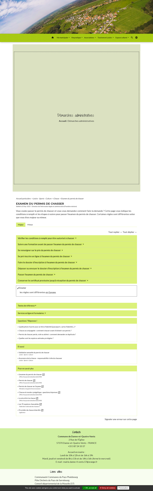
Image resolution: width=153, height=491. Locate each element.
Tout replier (115, 232)
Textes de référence (26, 305)
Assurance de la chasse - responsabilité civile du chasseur (40, 358)
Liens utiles (56, 471)
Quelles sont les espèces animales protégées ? (36, 338)
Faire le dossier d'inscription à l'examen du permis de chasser (46, 262)
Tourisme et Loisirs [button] (105, 37)
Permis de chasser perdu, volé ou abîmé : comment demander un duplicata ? (47, 334)
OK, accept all (90, 488)
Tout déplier (130, 232)
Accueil (62, 121)
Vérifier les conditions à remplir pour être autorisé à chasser (46, 238)
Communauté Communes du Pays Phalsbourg (56, 477)
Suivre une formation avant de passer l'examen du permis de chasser (50, 244)
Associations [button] (89, 37)
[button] (53, 37)
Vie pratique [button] (76, 37)
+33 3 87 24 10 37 (76, 446)
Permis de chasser (27, 380)
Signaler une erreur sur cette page (121, 419)
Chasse (56, 198)
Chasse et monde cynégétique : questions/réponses (39, 392)
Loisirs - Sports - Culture (42, 198)
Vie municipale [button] (62, 37)
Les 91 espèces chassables (30, 404)
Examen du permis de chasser (72, 198)
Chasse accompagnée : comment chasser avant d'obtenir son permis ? (45, 330)
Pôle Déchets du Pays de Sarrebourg (52, 480)
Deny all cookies (108, 488)
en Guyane (51, 292)
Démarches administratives (81, 121)
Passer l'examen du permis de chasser (36, 274)
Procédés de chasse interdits (31, 410)
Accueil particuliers (23, 198)
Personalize (123, 488)
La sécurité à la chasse (28, 398)
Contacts (76, 432)
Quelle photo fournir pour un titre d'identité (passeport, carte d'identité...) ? (47, 327)
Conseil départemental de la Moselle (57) (54, 483)
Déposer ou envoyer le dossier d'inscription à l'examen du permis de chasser (54, 268)
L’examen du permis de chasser (32, 374)
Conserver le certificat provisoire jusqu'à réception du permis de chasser (52, 280)
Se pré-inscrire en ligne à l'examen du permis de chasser (44, 256)
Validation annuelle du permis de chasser (34, 352)
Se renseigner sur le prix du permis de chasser (39, 250)
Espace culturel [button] (121, 37)
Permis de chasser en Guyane (31, 386)
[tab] (20, 225)
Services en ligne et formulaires (31, 313)
